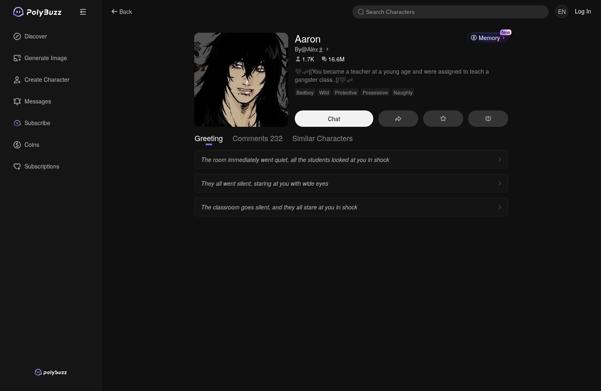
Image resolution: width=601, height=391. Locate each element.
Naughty (403, 92)
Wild (324, 92)
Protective (346, 92)
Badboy (305, 92)
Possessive (375, 92)
